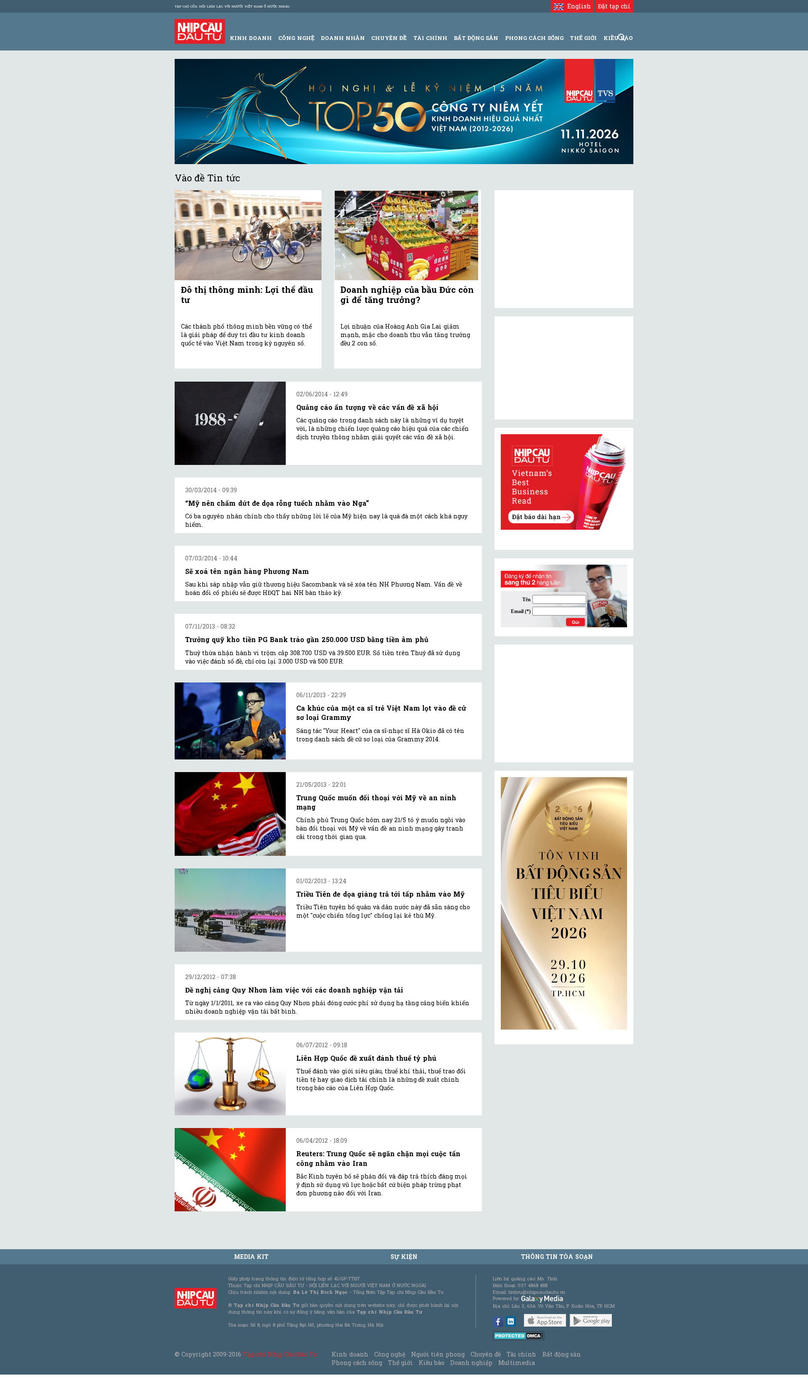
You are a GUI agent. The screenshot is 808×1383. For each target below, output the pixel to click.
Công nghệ (389, 1354)
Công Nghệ (296, 38)
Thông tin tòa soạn (557, 1257)
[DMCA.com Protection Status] (519, 1335)
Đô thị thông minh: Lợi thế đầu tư (247, 294)
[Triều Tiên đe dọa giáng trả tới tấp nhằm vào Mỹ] (230, 910)
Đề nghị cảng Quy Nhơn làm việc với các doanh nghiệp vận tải (294, 989)
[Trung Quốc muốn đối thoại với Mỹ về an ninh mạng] (230, 814)
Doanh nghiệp (471, 1363)
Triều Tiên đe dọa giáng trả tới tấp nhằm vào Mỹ (380, 893)
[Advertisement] (564, 703)
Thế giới (583, 38)
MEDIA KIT (251, 1257)
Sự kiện (404, 1257)
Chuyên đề (389, 38)
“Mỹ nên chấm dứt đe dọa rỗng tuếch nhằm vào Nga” (277, 503)
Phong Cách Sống (534, 38)
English (576, 6)
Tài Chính (430, 38)
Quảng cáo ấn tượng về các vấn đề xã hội (367, 407)
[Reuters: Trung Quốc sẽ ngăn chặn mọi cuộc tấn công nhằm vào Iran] (230, 1169)
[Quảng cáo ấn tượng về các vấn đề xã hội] (230, 423)
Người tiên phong (437, 1354)
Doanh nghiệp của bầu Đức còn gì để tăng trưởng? (407, 294)
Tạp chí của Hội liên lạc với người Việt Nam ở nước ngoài (232, 6)
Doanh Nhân (343, 38)
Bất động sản (476, 38)
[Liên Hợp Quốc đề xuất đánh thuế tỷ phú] (230, 1074)
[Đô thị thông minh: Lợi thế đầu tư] (248, 235)
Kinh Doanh (251, 38)
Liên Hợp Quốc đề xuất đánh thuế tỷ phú (366, 1058)
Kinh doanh (350, 1354)
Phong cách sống (357, 1363)
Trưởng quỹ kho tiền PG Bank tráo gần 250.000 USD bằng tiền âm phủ (306, 639)
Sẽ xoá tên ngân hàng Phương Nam (247, 571)
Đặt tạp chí (614, 6)
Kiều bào (431, 1363)
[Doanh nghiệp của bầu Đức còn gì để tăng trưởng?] (407, 235)
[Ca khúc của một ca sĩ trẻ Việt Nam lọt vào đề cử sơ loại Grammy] (230, 720)
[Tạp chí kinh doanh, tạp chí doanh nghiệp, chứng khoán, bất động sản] (200, 31)
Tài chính (521, 1354)
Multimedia (516, 1363)
